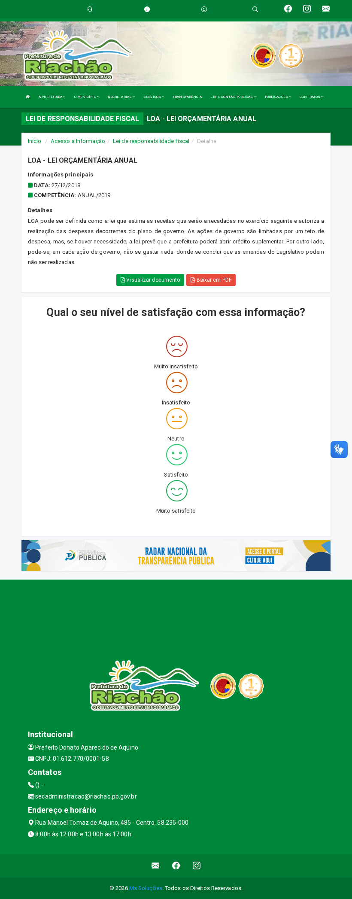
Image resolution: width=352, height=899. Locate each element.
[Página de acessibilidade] (204, 9)
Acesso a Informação (78, 141)
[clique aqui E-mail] (155, 865)
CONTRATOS (310, 97)
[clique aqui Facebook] (176, 865)
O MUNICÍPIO (85, 97)
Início (35, 141)
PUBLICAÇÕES (277, 97)
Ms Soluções (145, 888)
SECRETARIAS (120, 97)
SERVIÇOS (152, 97)
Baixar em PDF (213, 280)
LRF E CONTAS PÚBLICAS (232, 97)
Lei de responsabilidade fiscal (151, 141)
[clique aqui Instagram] (196, 865)
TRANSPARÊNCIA (187, 97)
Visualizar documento (152, 280)
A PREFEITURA (51, 97)
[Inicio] (27, 97)
